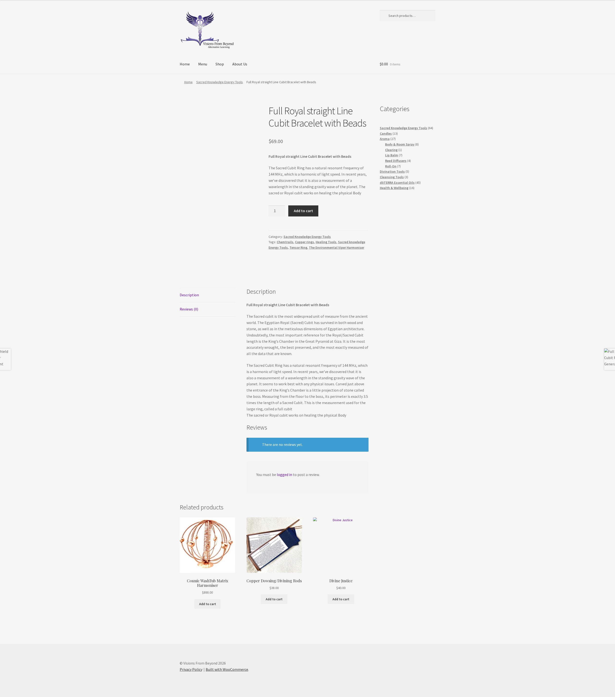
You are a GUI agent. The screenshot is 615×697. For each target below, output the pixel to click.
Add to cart (303, 210)
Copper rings (304, 242)
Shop (219, 64)
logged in (284, 474)
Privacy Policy (191, 669)
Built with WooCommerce (227, 669)
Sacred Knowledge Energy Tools (219, 82)
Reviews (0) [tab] (189, 309)
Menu (202, 64)
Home (185, 64)
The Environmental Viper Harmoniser (336, 247)
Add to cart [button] (207, 604)
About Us (239, 64)
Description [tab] (189, 294)
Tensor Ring (298, 247)
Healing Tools (326, 242)
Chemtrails (285, 242)
